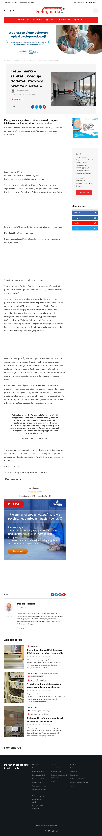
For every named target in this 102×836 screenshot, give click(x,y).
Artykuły (25, 20)
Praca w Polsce (56, 768)
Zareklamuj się (92, 2)
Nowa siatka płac (38, 779)
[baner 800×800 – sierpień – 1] (35, 529)
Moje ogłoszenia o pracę (26, 2)
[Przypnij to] (44, 107)
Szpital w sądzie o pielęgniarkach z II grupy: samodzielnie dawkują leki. (45, 686)
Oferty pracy (36, 782)
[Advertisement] (41, 154)
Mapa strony (74, 786)
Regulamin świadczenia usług (79, 782)
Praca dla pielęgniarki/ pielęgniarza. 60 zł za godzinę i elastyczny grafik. (45, 652)
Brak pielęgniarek (38, 768)
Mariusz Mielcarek (22, 91)
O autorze (21, 607)
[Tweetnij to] (36, 107)
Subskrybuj (80, 2)
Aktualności (17, 60)
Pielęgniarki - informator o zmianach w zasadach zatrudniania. (45, 720)
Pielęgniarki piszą (38, 796)
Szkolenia (65, 20)
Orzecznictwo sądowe (39, 786)
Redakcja (7, 2)
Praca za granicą (56, 772)
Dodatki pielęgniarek (39, 772)
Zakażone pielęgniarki (39, 812)
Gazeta (39, 20)
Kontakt (14, 2)
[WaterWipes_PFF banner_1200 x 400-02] (51, 42)
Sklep (79, 20)
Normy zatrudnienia (38, 775)
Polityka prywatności (77, 779)
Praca (52, 20)
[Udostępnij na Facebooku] (32, 107)
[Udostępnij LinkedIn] (40, 107)
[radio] (29, 492)
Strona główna (8, 60)
